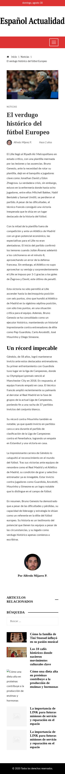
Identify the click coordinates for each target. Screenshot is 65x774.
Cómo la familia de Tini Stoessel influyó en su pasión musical (44, 637)
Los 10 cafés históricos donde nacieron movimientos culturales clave (41, 656)
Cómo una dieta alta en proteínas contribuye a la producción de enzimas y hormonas (44, 679)
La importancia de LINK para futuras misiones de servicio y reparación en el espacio (43, 716)
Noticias (12, 107)
